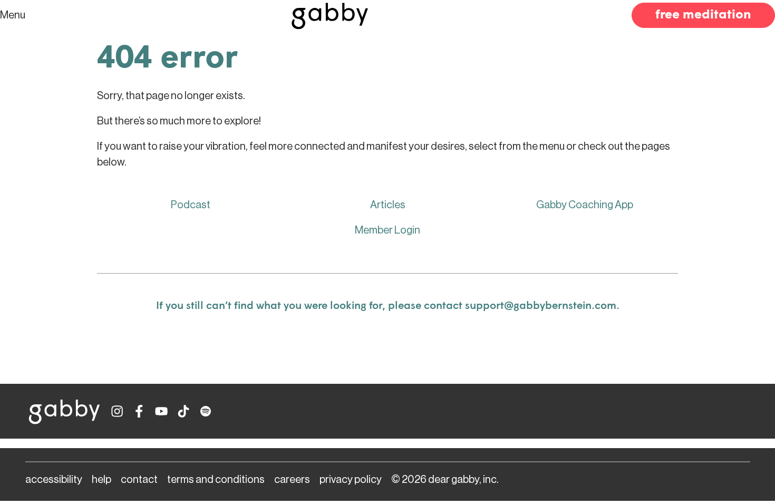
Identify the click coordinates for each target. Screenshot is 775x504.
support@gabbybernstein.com (540, 306)
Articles (387, 205)
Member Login (387, 230)
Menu (12, 15)
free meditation (703, 15)
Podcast (190, 205)
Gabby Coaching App (584, 205)
